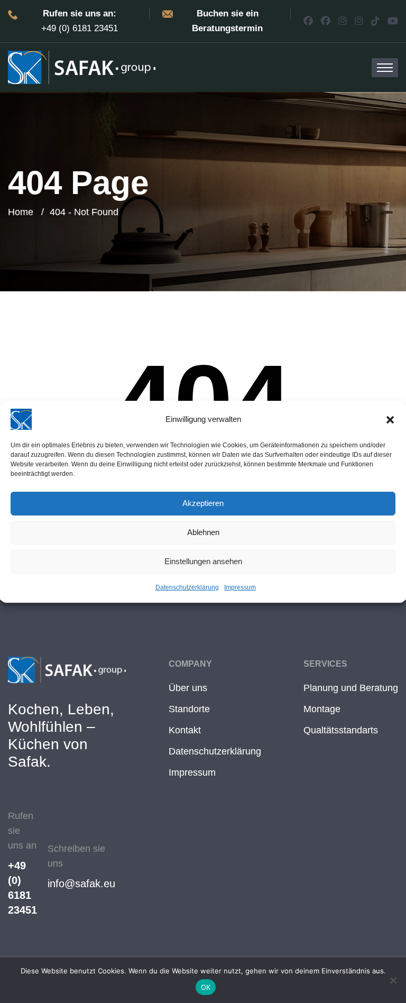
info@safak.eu (81, 883)
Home (20, 212)
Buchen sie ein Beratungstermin (227, 20)
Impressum (240, 587)
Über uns (188, 688)
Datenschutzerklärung (187, 587)
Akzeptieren (203, 503)
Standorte (189, 709)
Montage (321, 709)
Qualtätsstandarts (340, 730)
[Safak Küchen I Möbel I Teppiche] (81, 66)
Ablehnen (203, 532)
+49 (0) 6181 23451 (22, 888)
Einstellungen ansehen (203, 561)
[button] (390, 419)
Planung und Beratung (350, 688)
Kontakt (185, 730)
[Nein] (392, 980)
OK (206, 987)
